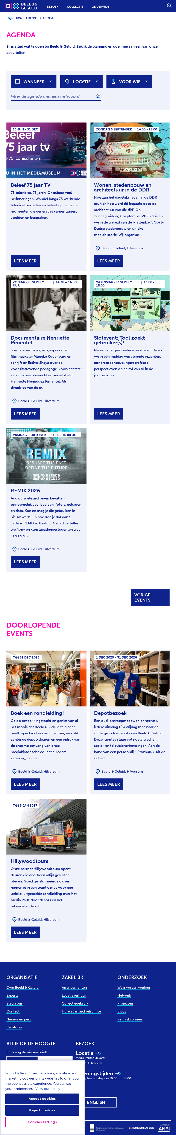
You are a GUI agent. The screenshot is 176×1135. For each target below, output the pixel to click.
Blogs (121, 1011)
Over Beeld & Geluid (22, 987)
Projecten (125, 1003)
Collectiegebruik (75, 1003)
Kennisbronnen (129, 1019)
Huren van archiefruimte (81, 1011)
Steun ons (14, 1003)
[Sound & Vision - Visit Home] (12, 5)
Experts (12, 995)
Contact (13, 1011)
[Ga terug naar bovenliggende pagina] (10, 18)
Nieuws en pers (18, 1019)
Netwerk (124, 995)
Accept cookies (42, 1099)
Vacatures (14, 1027)
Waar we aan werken (133, 987)
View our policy (47, 1089)
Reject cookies (42, 1110)
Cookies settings (42, 1122)
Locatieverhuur (74, 995)
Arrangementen (74, 987)
